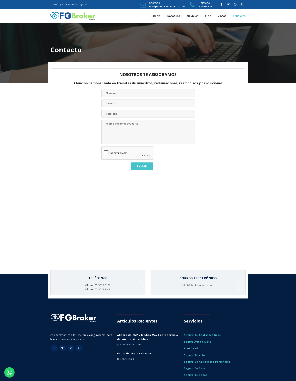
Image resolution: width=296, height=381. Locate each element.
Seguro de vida (194, 355)
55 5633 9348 (103, 289)
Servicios (192, 16)
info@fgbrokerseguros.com (198, 285)
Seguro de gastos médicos (202, 335)
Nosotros (173, 16)
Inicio (157, 16)
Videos (222, 16)
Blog (208, 16)
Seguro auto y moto (197, 341)
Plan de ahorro (194, 348)
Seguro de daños (195, 375)
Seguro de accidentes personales (207, 361)
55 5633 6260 (103, 285)
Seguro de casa (195, 368)
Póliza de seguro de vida (134, 353)
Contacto (239, 16)
